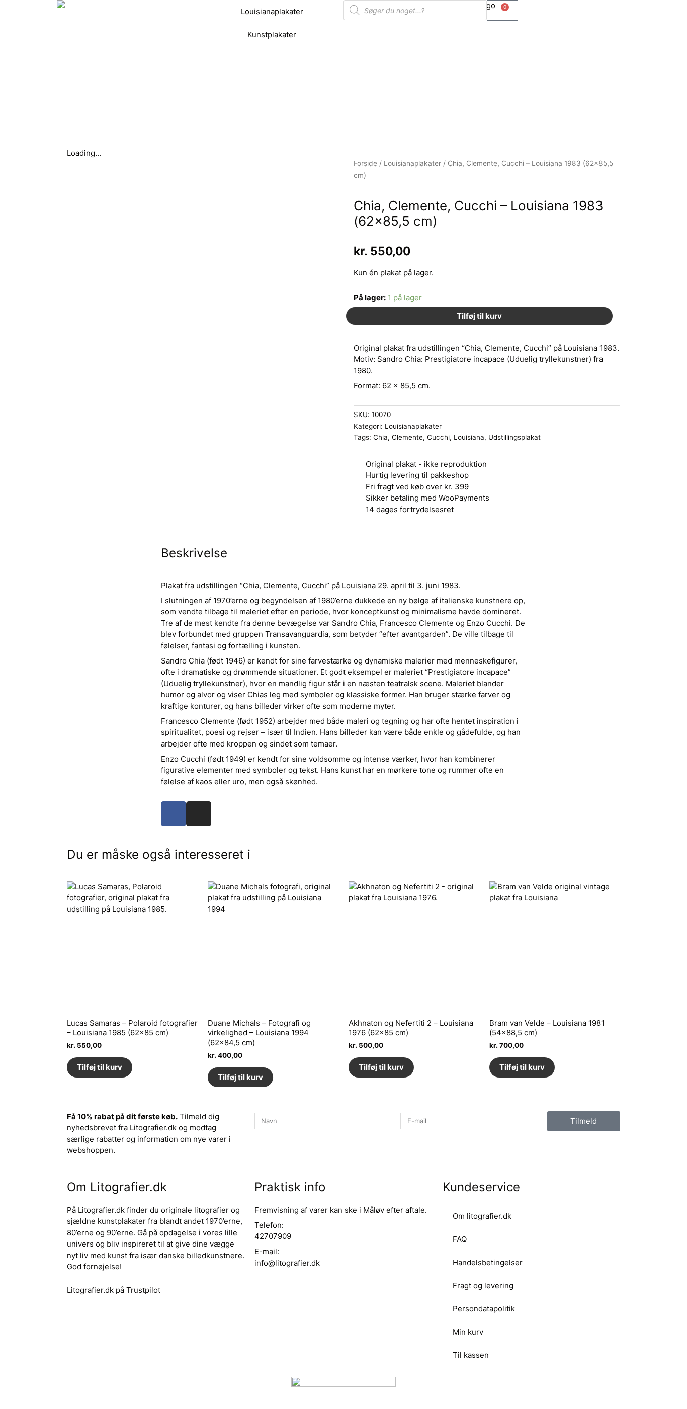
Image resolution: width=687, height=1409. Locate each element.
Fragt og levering (483, 1285)
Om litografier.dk (482, 1216)
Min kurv (468, 1332)
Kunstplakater (271, 34)
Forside (365, 163)
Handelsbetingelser (488, 1262)
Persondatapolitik (484, 1308)
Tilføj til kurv (479, 316)
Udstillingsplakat (514, 437)
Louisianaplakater (272, 11)
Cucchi (438, 437)
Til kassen (471, 1355)
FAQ (460, 1239)
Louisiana (469, 437)
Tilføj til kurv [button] (99, 1067)
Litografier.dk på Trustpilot (113, 1290)
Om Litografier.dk (117, 1187)
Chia (380, 437)
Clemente (407, 437)
